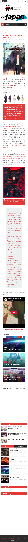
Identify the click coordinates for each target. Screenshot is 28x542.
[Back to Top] (14, 537)
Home (4, 31)
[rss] (19, 1)
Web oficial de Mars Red (16, 329)
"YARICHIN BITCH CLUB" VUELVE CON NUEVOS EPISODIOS (17, 427)
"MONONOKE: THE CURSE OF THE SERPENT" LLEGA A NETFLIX (12, 378)
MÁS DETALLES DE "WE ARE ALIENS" (12, 364)
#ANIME (5, 347)
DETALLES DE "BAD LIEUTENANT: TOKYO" (18, 458)
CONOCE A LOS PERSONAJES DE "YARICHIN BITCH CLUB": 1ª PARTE (16, 440)
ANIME (8, 39)
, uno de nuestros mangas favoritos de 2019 (14, 156)
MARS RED (10, 41)
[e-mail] (25, 1)
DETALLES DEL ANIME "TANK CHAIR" (12, 349)
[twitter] (23, 1)
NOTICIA (8, 31)
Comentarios (20, 446)
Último (7, 446)
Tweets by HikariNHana (7, 490)
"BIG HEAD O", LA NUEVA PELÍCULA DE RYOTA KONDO (18, 449)
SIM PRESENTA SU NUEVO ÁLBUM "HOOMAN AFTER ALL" (18, 476)
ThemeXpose (14, 540)
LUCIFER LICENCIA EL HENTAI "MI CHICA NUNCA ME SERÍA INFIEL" (17, 434)
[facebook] (21, 1)
